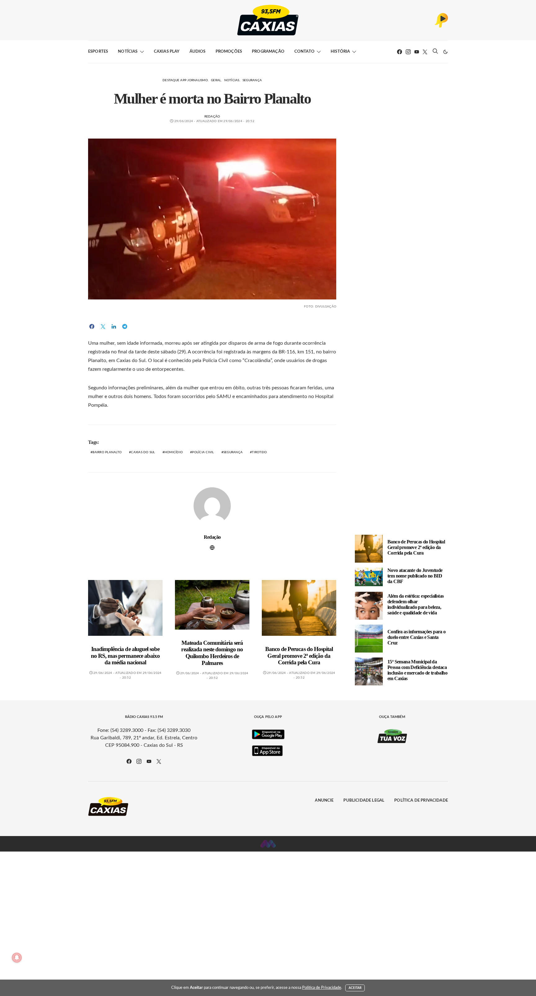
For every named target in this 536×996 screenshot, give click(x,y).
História (340, 52)
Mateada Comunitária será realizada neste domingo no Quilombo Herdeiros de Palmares (212, 653)
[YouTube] (416, 51)
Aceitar (355, 987)
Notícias (127, 52)
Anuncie (324, 801)
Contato (304, 52)
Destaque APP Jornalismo (185, 80)
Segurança (252, 80)
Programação (268, 52)
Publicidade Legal (363, 801)
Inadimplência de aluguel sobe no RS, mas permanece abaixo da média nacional (125, 656)
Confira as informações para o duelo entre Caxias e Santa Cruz (416, 637)
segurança (233, 452)
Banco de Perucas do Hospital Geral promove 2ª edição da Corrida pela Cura (299, 656)
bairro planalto (107, 452)
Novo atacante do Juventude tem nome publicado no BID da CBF (414, 576)
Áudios (198, 52)
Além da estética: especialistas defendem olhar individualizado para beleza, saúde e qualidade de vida (415, 604)
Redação (212, 116)
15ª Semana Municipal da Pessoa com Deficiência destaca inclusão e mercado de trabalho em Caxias (417, 670)
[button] (445, 51)
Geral (216, 80)
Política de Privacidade (421, 801)
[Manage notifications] (17, 958)
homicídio (173, 452)
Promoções (229, 52)
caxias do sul (143, 452)
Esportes (98, 52)
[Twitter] (424, 51)
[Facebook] (399, 51)
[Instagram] (408, 51)
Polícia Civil (203, 452)
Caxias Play (167, 52)
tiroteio (259, 452)
